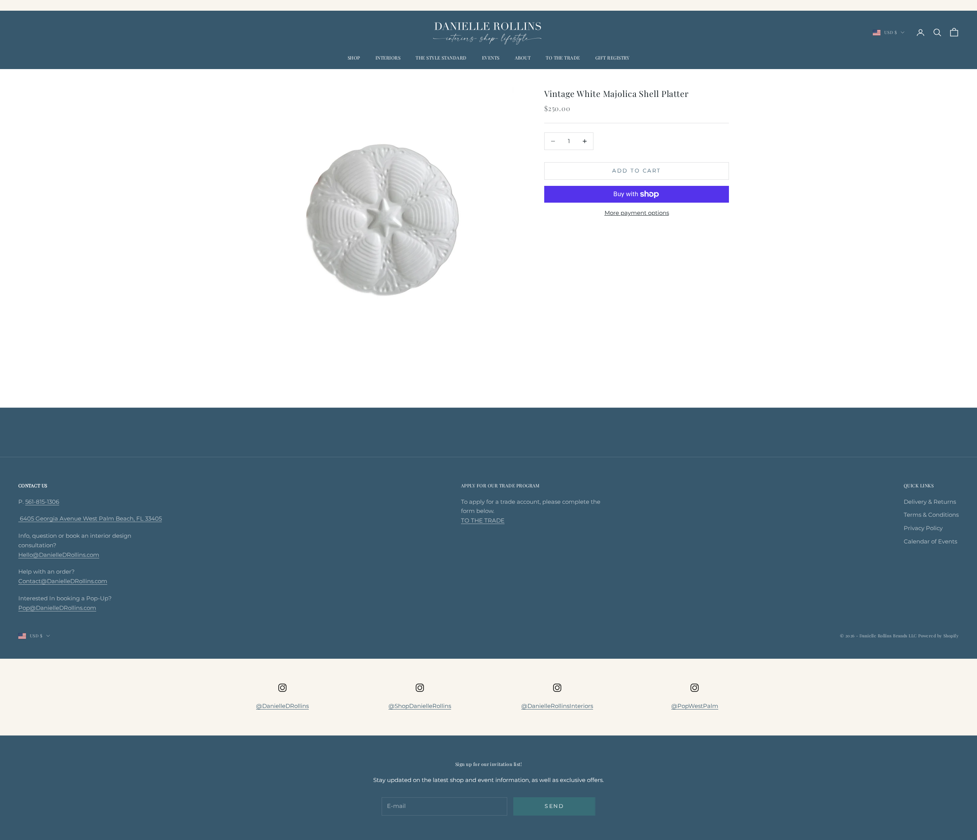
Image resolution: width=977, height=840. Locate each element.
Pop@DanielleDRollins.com (57, 607)
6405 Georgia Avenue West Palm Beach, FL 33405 (90, 518)
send (554, 806)
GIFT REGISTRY (612, 58)
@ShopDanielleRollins (420, 705)
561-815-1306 (42, 501)
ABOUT (522, 58)
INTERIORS (388, 58)
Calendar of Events (930, 541)
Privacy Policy (923, 528)
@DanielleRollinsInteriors (557, 705)
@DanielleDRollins (282, 705)
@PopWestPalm (694, 705)
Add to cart (636, 170)
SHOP (354, 58)
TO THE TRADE (563, 58)
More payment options (637, 212)
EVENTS (491, 58)
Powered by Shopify (938, 635)
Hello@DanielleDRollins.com (58, 554)
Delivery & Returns (930, 501)
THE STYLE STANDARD (441, 58)
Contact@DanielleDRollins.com (62, 581)
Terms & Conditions (931, 514)
